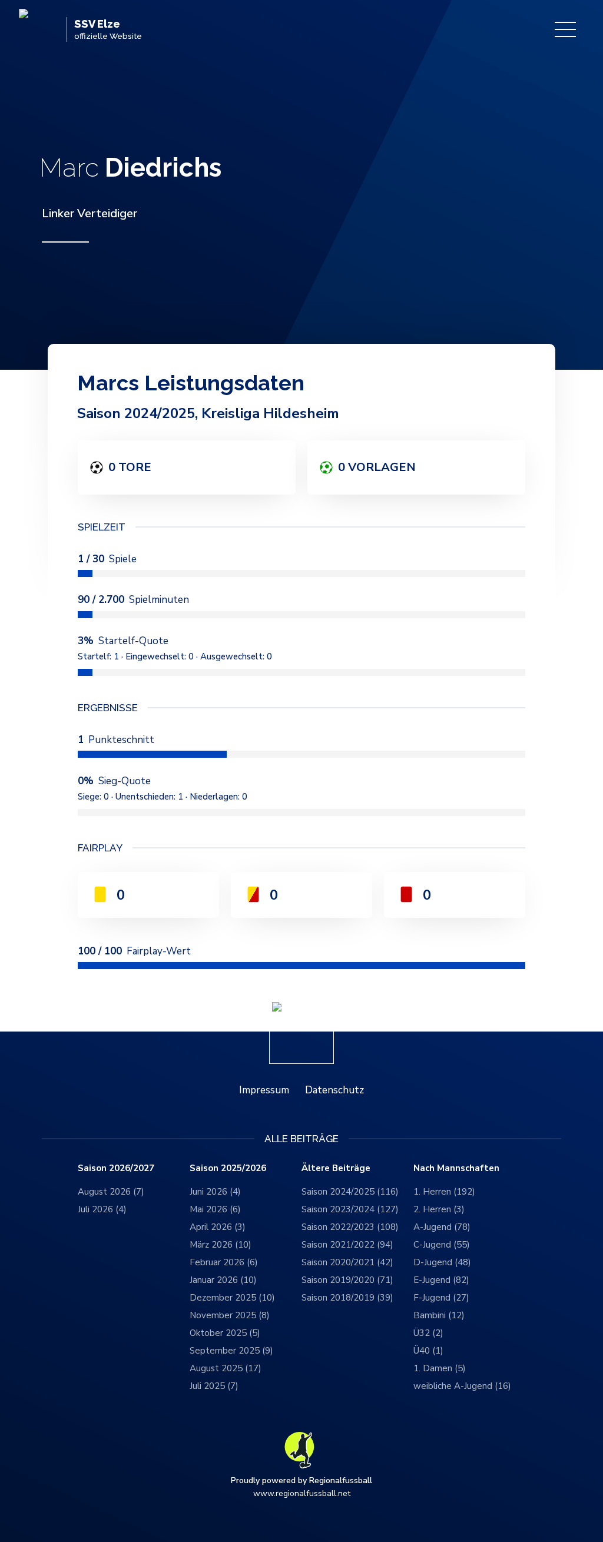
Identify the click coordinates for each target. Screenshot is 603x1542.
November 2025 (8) (230, 1315)
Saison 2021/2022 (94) (347, 1245)
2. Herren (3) (439, 1209)
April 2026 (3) (218, 1227)
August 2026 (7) (111, 1192)
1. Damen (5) (439, 1368)
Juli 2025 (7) (214, 1386)
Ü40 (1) (428, 1351)
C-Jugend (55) (441, 1245)
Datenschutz (334, 1090)
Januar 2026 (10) (223, 1280)
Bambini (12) (439, 1315)
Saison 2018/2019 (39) (347, 1298)
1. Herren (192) (444, 1192)
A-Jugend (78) (442, 1227)
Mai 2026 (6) (215, 1209)
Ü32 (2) (428, 1333)
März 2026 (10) (220, 1245)
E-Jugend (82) (441, 1280)
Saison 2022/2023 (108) (350, 1227)
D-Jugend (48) (442, 1262)
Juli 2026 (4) (102, 1209)
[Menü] (565, 29)
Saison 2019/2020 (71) (347, 1280)
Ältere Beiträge (336, 1168)
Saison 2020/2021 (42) (347, 1262)
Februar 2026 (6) (224, 1262)
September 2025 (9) (231, 1351)
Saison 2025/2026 (228, 1168)
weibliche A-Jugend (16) (462, 1386)
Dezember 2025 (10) (232, 1298)
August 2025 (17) (225, 1368)
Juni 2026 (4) (215, 1192)
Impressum (264, 1090)
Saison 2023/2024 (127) (350, 1209)
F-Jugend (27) (441, 1298)
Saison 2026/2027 (116, 1168)
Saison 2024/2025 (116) (350, 1192)
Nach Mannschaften (456, 1168)
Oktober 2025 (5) (225, 1333)
